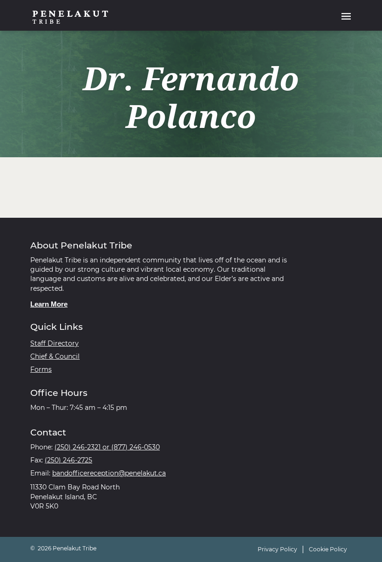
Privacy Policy (277, 549)
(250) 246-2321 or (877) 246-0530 (107, 447)
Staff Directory (54, 343)
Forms (41, 369)
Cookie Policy (328, 549)
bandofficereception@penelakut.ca (109, 473)
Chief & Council (55, 356)
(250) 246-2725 (68, 460)
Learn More (49, 304)
